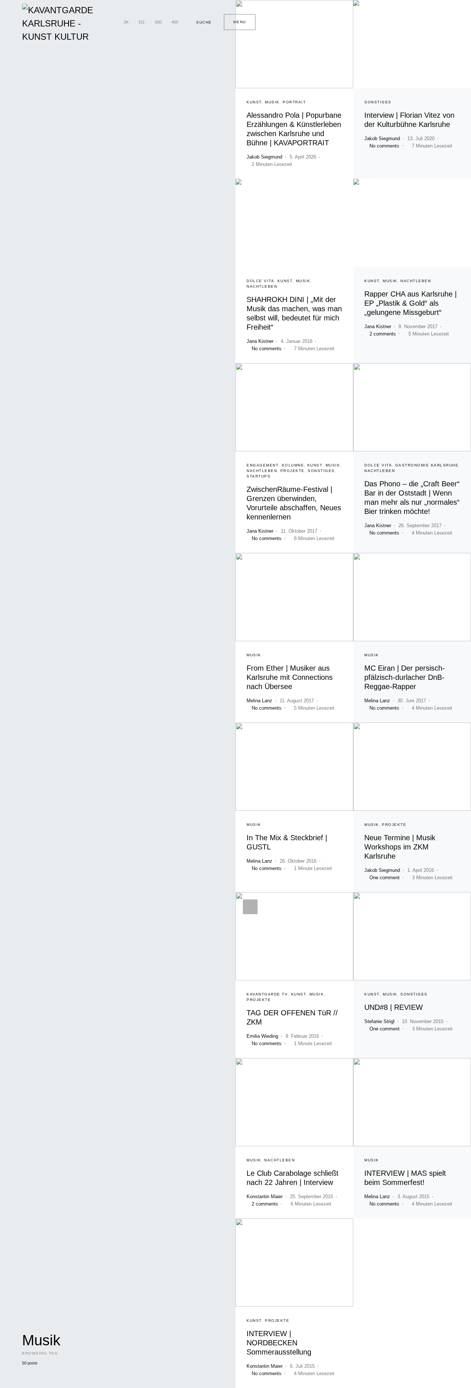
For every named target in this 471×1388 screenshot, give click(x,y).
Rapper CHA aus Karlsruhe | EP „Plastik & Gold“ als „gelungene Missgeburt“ (410, 303)
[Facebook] (111, 22)
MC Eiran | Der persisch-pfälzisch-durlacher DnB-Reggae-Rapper (404, 677)
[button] (201, 22)
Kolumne (293, 465)
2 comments (382, 334)
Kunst (254, 102)
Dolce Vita (260, 281)
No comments (384, 146)
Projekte (292, 471)
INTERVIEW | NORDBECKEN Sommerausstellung (279, 1343)
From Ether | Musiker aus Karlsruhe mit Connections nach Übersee (290, 677)
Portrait (294, 102)
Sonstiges (378, 102)
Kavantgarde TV (267, 994)
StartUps (258, 476)
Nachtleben (262, 286)
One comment (384, 877)
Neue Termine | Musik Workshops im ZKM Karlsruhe (399, 847)
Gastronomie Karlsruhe (427, 465)
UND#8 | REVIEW (393, 1007)
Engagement (263, 465)
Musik (272, 102)
